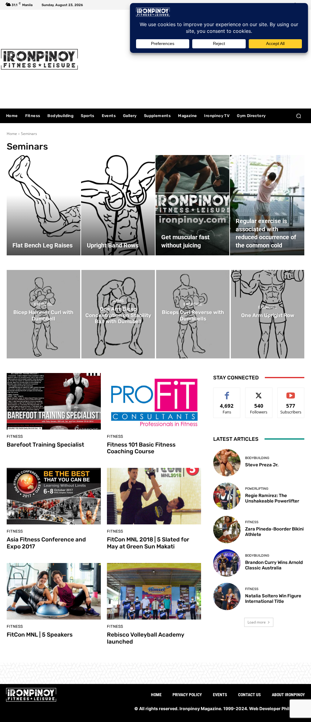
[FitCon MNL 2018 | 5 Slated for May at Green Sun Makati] (154, 496)
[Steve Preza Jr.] (227, 462)
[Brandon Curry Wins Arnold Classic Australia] (227, 563)
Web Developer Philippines (277, 708)
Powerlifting (256, 488)
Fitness (15, 436)
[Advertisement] (192, 59)
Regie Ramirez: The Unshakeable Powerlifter (272, 498)
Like (227, 392)
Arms (118, 301)
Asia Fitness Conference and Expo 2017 (46, 543)
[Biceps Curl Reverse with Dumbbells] (193, 314)
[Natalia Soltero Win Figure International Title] (227, 596)
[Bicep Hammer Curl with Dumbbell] (43, 314)
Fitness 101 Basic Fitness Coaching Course (141, 448)
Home (12, 133)
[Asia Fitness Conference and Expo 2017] (54, 496)
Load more (257, 622)
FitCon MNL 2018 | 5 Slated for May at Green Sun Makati (148, 543)
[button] (298, 116)
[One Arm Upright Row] (267, 314)
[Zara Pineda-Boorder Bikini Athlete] (227, 529)
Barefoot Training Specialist (45, 444)
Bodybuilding (257, 458)
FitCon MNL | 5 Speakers (40, 634)
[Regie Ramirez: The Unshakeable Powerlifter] (227, 496)
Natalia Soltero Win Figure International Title (273, 598)
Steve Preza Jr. (262, 465)
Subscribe (291, 392)
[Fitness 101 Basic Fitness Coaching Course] (154, 401)
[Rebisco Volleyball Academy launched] (154, 591)
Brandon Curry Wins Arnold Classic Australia (274, 565)
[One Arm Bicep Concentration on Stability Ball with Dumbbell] (118, 314)
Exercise (43, 304)
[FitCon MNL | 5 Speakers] (54, 591)
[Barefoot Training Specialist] (54, 401)
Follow (259, 392)
